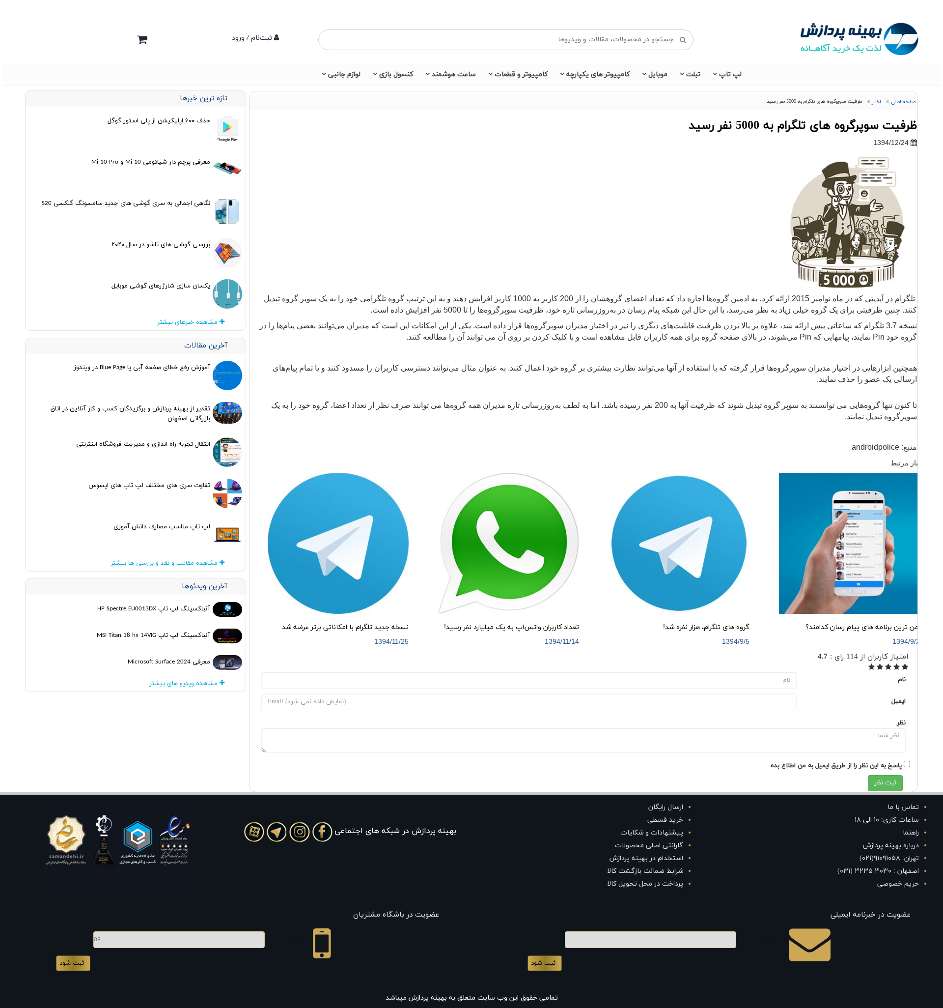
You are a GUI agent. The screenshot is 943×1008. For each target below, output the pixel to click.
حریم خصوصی (898, 884)
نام (902, 679)
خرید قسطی (665, 820)
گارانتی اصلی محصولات (649, 845)
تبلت (693, 74)
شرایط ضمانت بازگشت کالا (645, 871)
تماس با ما (903, 807)
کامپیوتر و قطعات (521, 74)
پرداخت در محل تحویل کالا (645, 884)
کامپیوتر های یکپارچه (598, 74)
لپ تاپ (730, 74)
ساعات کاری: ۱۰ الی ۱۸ (887, 820)
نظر (901, 723)
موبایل (657, 74)
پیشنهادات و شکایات (651, 832)
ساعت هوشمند (454, 74)
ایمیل (898, 701)
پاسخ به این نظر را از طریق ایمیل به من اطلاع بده (836, 765)
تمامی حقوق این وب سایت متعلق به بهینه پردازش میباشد (472, 998)
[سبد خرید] (142, 39)
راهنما (911, 832)
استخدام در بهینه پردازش (646, 858)
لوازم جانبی (344, 74)
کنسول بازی (396, 74)
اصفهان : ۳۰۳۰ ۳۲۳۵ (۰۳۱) (878, 871)
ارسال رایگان (665, 807)
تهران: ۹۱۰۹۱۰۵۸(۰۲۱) (889, 858)
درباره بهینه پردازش (891, 845)
